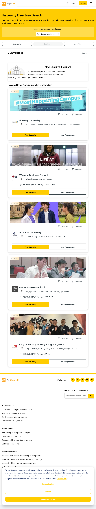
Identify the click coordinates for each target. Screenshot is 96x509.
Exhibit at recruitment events (14, 417)
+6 (64, 236)
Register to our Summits (12, 421)
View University (30, 135)
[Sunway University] (15, 122)
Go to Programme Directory (47, 34)
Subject (47, 44)
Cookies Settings (48, 484)
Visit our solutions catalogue (14, 413)
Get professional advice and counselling (19, 467)
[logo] (9, 3)
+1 (76, 348)
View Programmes (67, 135)
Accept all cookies (48, 499)
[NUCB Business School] (15, 289)
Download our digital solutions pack (17, 409)
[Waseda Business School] (15, 177)
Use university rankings (11, 436)
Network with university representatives (19, 463)
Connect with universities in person (17, 440)
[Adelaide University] (15, 234)
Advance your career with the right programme (22, 455)
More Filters (78, 44)
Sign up (83, 3)
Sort (83, 53)
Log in (74, 3)
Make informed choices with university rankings (22, 459)
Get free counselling (10, 444)
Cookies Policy (62, 479)
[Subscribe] (91, 396)
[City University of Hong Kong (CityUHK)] (15, 346)
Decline (48, 492)
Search (16, 44)
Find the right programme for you (16, 432)
